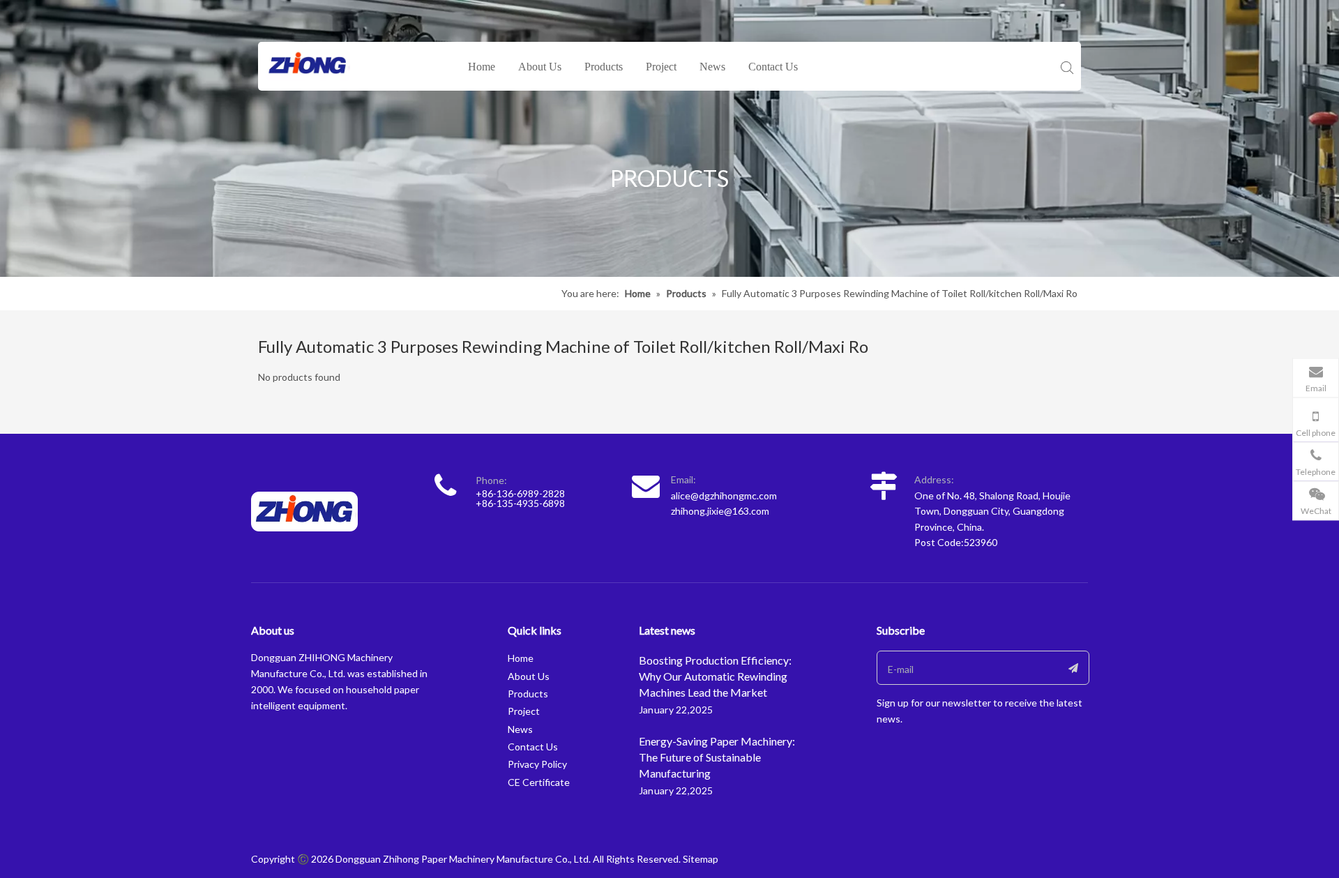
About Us (539, 67)
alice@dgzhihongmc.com (724, 495)
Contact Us (773, 67)
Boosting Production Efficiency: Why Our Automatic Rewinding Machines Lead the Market (715, 676)
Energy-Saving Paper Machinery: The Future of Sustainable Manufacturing (717, 757)
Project (661, 67)
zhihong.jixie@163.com (720, 511)
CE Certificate (539, 782)
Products (603, 67)
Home (481, 67)
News (712, 67)
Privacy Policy (537, 764)
